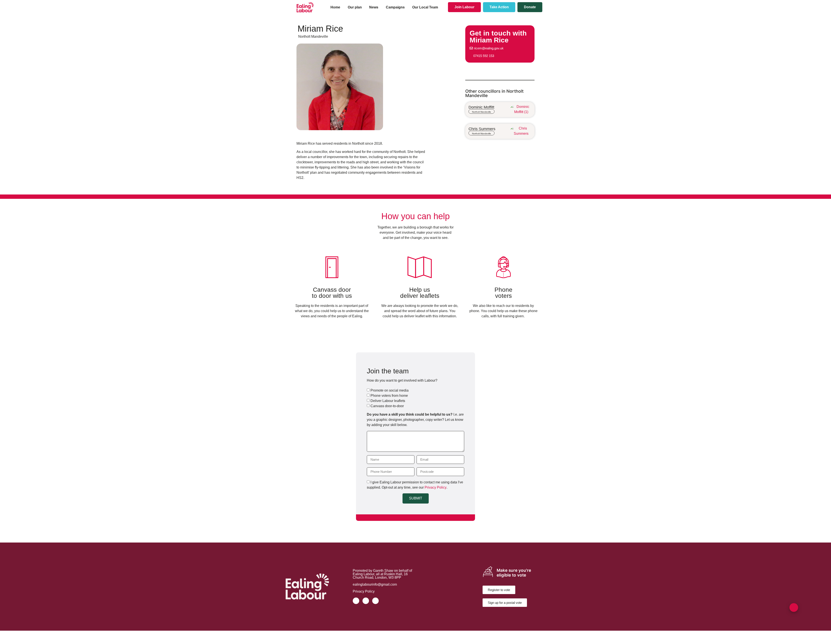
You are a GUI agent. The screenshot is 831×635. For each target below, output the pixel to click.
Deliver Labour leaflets (387, 400)
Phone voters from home (389, 395)
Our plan (355, 7)
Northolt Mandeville (313, 36)
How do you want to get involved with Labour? (402, 380)
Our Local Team (425, 7)
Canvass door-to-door (387, 406)
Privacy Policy (435, 487)
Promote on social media (389, 390)
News (373, 7)
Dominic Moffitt (481, 107)
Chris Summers (482, 129)
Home (335, 7)
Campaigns (395, 7)
